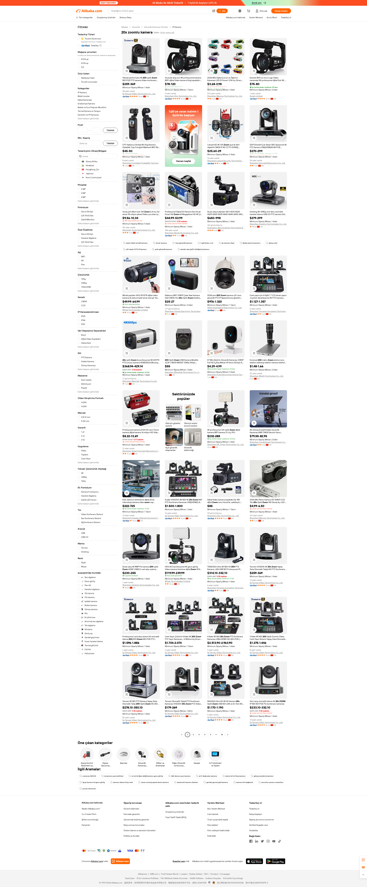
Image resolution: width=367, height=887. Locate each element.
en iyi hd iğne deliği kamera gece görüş (147, 776)
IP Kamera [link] (176, 27)
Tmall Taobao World (169, 874)
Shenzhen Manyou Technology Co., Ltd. (224, 96)
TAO (206, 874)
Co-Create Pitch (89, 814)
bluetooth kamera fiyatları (187, 782)
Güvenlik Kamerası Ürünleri (156, 27)
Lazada (183, 874)
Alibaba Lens (97, 861)
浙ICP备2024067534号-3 (256, 883)
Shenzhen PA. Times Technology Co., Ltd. (225, 444)
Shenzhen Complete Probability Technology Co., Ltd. (141, 163)
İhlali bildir (211, 836)
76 (222, 735)
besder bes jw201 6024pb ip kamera (194, 249)
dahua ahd (273, 243)
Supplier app (179, 861)
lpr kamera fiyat (228, 243)
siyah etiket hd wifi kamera (137, 243)
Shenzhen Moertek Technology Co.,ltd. (139, 381)
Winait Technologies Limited (135, 310)
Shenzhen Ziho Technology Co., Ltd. (181, 96)
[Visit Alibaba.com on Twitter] (262, 841)
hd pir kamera (161, 243)
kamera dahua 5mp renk (123, 782)
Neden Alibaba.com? (91, 809)
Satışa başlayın (255, 814)
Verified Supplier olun (258, 825)
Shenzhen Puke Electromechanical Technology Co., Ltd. (226, 374)
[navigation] (98, 381)
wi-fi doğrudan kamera (208, 776)
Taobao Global (195, 874)
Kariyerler (86, 825)
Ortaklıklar (253, 830)
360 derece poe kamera (181, 776)
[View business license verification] (209, 882)
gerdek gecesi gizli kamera (217, 782)
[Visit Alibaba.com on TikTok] (279, 841)
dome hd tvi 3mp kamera (235, 776)
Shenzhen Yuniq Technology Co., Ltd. (138, 230)
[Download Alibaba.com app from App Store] (254, 861)
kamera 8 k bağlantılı (244, 782)
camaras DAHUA (89, 776)
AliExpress (142, 874)
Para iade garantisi (132, 814)
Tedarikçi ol (254, 809)
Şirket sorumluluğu (90, 819)
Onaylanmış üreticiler (174, 812)
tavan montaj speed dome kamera (155, 782)
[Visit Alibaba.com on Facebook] (251, 841)
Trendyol (214, 874)
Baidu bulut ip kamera (251, 243)
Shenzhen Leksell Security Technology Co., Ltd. (226, 161)
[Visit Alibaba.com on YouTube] (274, 841)
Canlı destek (212, 814)
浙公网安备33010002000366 (230, 883)
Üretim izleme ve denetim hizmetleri (140, 830)
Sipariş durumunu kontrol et (261, 819)
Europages (225, 874)
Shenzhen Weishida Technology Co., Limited (183, 372)
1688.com (154, 874)
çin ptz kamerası (89, 789)
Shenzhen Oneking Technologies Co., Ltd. (268, 224)
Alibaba (124, 27)
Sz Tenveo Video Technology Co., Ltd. (139, 94)
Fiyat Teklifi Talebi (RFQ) (175, 817)
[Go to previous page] (181, 734)
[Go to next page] (227, 734)
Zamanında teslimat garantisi (136, 819)
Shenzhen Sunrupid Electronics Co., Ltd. (267, 163)
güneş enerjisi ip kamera (263, 776)
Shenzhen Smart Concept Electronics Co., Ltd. (141, 451)
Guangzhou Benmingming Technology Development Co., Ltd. (226, 228)
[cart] (249, 11)
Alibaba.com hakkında (92, 803)
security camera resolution (272, 782)
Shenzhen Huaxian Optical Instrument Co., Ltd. (141, 518)
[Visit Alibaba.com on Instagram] (268, 841)
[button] (213, 11)
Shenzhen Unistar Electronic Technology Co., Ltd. (183, 311)
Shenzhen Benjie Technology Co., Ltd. (181, 233)
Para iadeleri (212, 825)
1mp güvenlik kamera (183, 243)
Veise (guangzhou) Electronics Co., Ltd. (224, 307)
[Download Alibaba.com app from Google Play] (275, 861)
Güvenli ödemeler (131, 809)
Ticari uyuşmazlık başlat (217, 819)
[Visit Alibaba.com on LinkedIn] (256, 841)
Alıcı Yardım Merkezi (216, 809)
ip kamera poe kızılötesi (113, 776)
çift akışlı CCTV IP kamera (136, 249)
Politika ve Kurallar (131, 836)
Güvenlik (136, 27)
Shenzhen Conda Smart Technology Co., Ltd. (268, 442)
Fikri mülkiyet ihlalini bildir (218, 830)
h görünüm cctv (207, 243)
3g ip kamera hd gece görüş (93, 782)
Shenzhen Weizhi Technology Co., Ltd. (266, 376)
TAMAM (110, 130)
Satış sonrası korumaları (134, 825)
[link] (363, 860)
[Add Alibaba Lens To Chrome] (120, 861)
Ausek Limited (256, 96)
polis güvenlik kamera (163, 249)
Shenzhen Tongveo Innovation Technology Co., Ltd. (268, 311)
